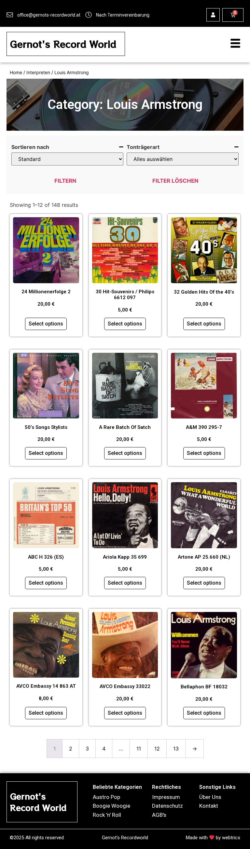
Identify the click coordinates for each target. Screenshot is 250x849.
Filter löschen (175, 181)
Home (16, 72)
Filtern (65, 181)
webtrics (231, 838)
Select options (46, 324)
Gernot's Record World (63, 43)
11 (138, 748)
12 (157, 748)
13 (176, 748)
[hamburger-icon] (232, 44)
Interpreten (38, 72)
